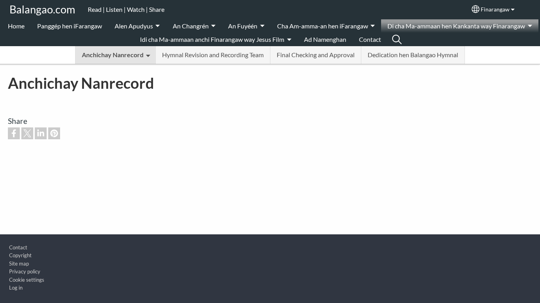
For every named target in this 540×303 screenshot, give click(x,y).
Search (396, 39)
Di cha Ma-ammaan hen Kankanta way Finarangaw (456, 26)
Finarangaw (495, 9)
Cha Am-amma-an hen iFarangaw (322, 26)
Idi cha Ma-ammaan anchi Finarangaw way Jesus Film (212, 39)
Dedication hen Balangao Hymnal (413, 54)
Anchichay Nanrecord (112, 54)
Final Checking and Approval (316, 54)
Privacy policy (24, 271)
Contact (370, 39)
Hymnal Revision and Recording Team (213, 54)
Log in (16, 287)
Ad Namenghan (325, 39)
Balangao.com (42, 9)
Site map (19, 263)
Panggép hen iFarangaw (69, 26)
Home (16, 26)
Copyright (20, 255)
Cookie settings (26, 280)
